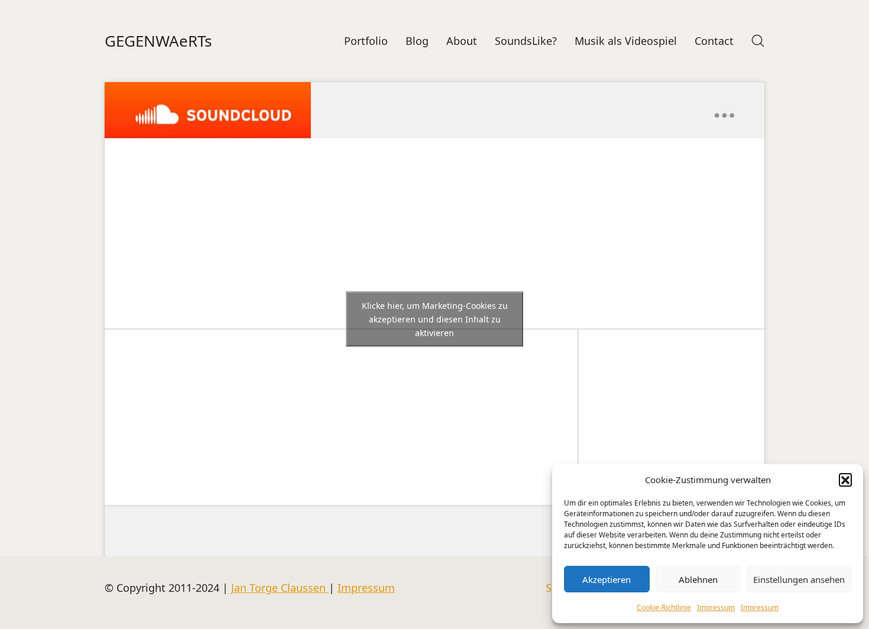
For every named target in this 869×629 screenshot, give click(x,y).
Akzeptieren (606, 579)
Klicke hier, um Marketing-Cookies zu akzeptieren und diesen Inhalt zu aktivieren (435, 319)
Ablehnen (698, 579)
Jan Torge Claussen (280, 588)
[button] (845, 479)
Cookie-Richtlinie (664, 607)
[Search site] (757, 40)
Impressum (716, 607)
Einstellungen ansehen (799, 579)
